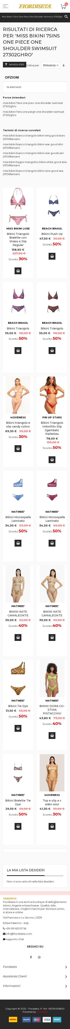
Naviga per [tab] (16, 64)
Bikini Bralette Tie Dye (18, 802)
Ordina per (32, 65)
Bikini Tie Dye (18, 706)
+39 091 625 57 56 (15, 928)
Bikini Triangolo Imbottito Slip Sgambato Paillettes (52, 428)
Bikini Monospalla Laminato (18, 519)
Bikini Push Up (52, 234)
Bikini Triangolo (18, 328)
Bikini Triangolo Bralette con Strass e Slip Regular (18, 239)
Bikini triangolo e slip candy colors (18, 424)
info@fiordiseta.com (19, 933)
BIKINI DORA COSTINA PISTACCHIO (52, 709)
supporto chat (15, 939)
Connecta (42, 1011)
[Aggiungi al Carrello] (18, 270)
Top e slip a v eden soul (52, 802)
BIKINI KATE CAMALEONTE (18, 613)
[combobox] (35, 16)
